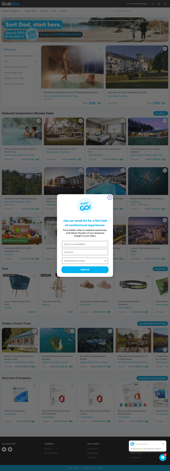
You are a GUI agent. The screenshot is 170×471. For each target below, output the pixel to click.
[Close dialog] (110, 197)
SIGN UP (85, 269)
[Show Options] (105, 261)
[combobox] (84, 261)
